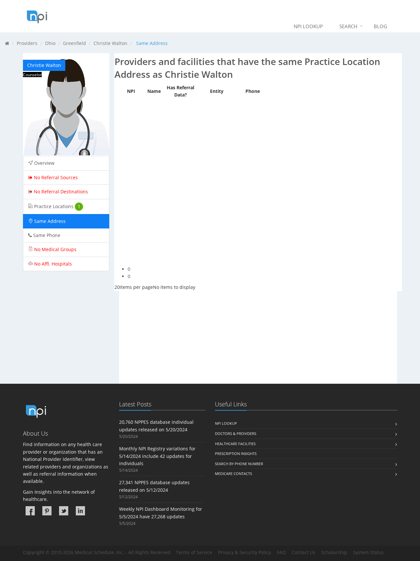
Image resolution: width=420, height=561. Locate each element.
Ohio (50, 43)
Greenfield (74, 43)
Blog (380, 26)
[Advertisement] (258, 337)
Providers (27, 43)
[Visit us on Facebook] (30, 510)
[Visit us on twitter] (63, 510)
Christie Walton (110, 43)
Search (348, 26)
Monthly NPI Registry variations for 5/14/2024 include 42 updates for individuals (157, 455)
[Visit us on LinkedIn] (80, 510)
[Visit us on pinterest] (47, 510)
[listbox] (117, 287)
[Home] (7, 43)
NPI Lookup (308, 26)
